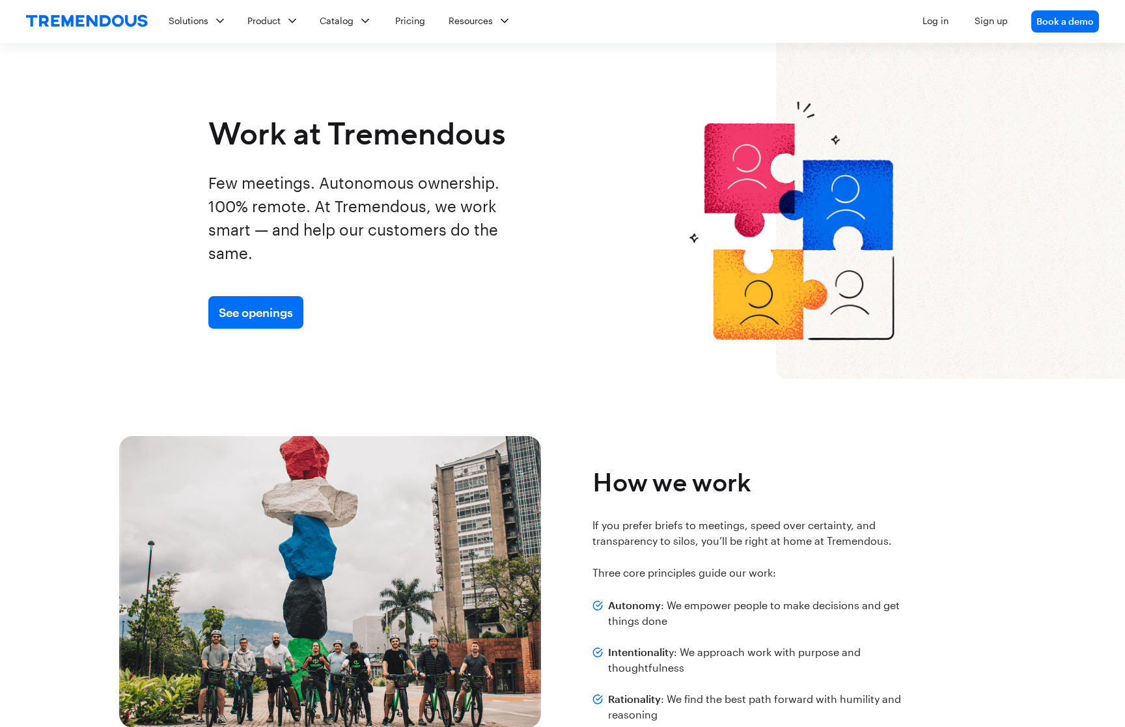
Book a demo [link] (1065, 21)
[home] (87, 21)
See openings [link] (256, 312)
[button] (628, 21)
